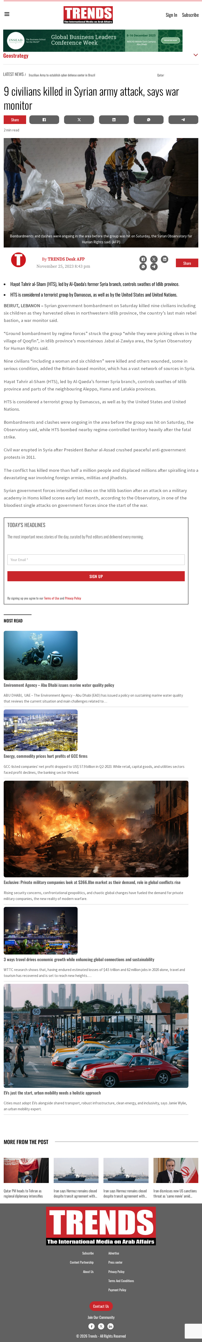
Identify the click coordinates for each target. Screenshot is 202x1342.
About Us (88, 1271)
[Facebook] (44, 119)
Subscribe (190, 14)
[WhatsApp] (148, 119)
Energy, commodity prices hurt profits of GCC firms (45, 756)
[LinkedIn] (114, 119)
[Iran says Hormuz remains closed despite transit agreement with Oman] (76, 1170)
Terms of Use (51, 598)
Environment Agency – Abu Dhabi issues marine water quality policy (59, 685)
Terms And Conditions (121, 1280)
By (63, 259)
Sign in (171, 14)
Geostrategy (15, 55)
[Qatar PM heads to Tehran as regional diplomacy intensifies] (26, 1170)
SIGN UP (96, 576)
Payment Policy (117, 1290)
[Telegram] (183, 119)
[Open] (7, 14)
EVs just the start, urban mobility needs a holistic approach (52, 1093)
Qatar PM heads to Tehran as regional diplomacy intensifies (72, 75)
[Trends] (88, 14)
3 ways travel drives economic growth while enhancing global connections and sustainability (79, 959)
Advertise (113, 1253)
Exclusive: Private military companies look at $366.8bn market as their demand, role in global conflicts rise (92, 882)
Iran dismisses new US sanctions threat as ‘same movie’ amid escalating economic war (175, 1196)
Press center (115, 1262)
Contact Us (101, 1306)
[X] (79, 119)
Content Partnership (82, 1262)
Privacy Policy (73, 598)
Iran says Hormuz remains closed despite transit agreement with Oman (75, 1196)
